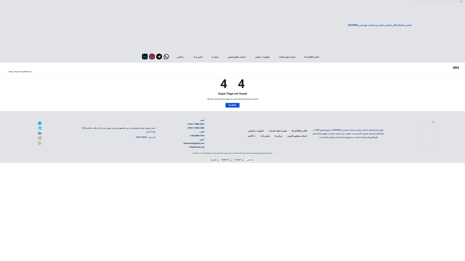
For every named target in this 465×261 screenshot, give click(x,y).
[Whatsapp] (166, 57)
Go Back (232, 105)
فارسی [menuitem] (248, 160)
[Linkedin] (145, 57)
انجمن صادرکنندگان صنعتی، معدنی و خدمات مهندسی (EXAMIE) (379, 25)
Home (29, 72)
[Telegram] (159, 57)
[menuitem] (180, 57)
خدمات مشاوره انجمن (237, 57)
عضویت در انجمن (262, 57)
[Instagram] (152, 57)
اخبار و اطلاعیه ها (312, 57)
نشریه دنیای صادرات (287, 57)
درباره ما (215, 57)
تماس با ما (198, 57)
